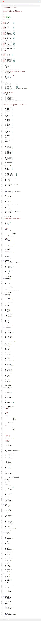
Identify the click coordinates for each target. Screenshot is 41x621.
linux (2, 3)
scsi (35, 3)
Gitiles (5, 619)
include (32, 3)
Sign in (39, 1)
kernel (7, 3)
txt (37, 619)
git (8, 3)
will (10, 3)
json (39, 619)
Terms (9, 619)
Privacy (7, 619)
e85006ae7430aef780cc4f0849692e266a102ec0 (22, 3)
